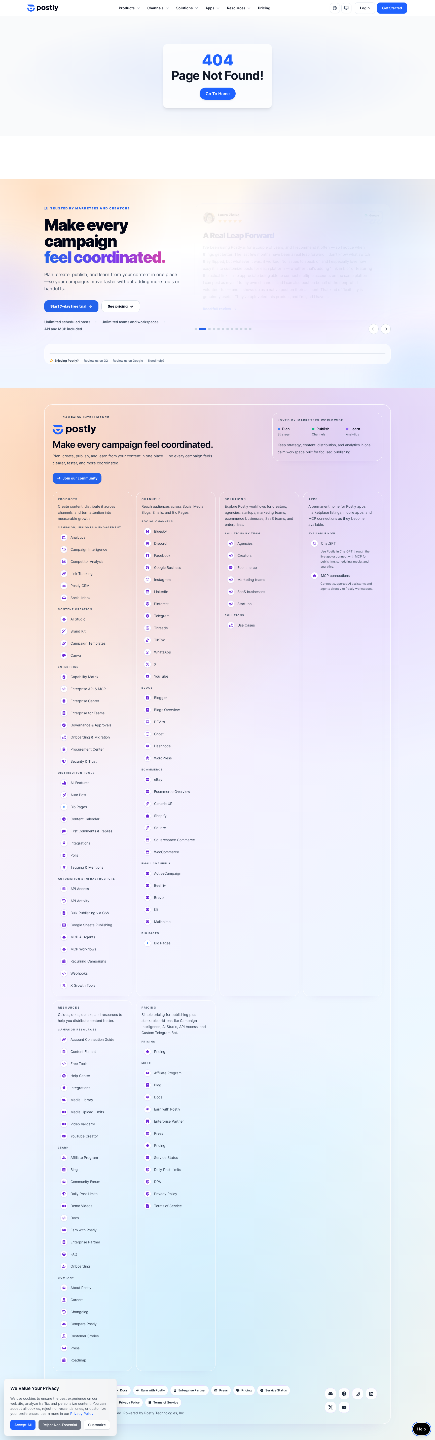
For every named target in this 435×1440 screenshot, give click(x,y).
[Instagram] (357, 1393)
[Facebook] (344, 1393)
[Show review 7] (227, 329)
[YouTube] (344, 1407)
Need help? (156, 360)
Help (421, 1428)
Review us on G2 (96, 360)
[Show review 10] (241, 329)
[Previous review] (374, 329)
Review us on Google (128, 360)
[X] (330, 1407)
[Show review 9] (236, 329)
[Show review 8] (232, 329)
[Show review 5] (218, 329)
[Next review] (386, 329)
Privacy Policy (81, 1413)
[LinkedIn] (371, 1393)
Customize (97, 1425)
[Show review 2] (200, 329)
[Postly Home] (42, 8)
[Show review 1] (196, 329)
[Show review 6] (223, 329)
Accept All (22, 1425)
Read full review (217, 309)
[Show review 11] (245, 329)
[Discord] (330, 1393)
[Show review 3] (207, 329)
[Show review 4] (214, 329)
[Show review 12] (250, 329)
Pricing (264, 8)
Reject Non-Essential (60, 1425)
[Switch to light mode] (346, 8)
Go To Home (218, 93)
